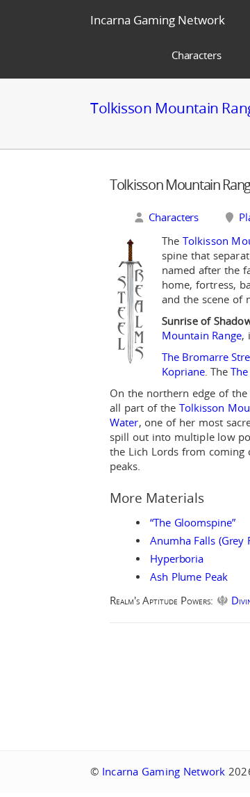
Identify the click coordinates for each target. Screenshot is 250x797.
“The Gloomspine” (192, 522)
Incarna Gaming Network (157, 20)
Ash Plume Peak (189, 576)
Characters (197, 55)
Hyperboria (176, 558)
